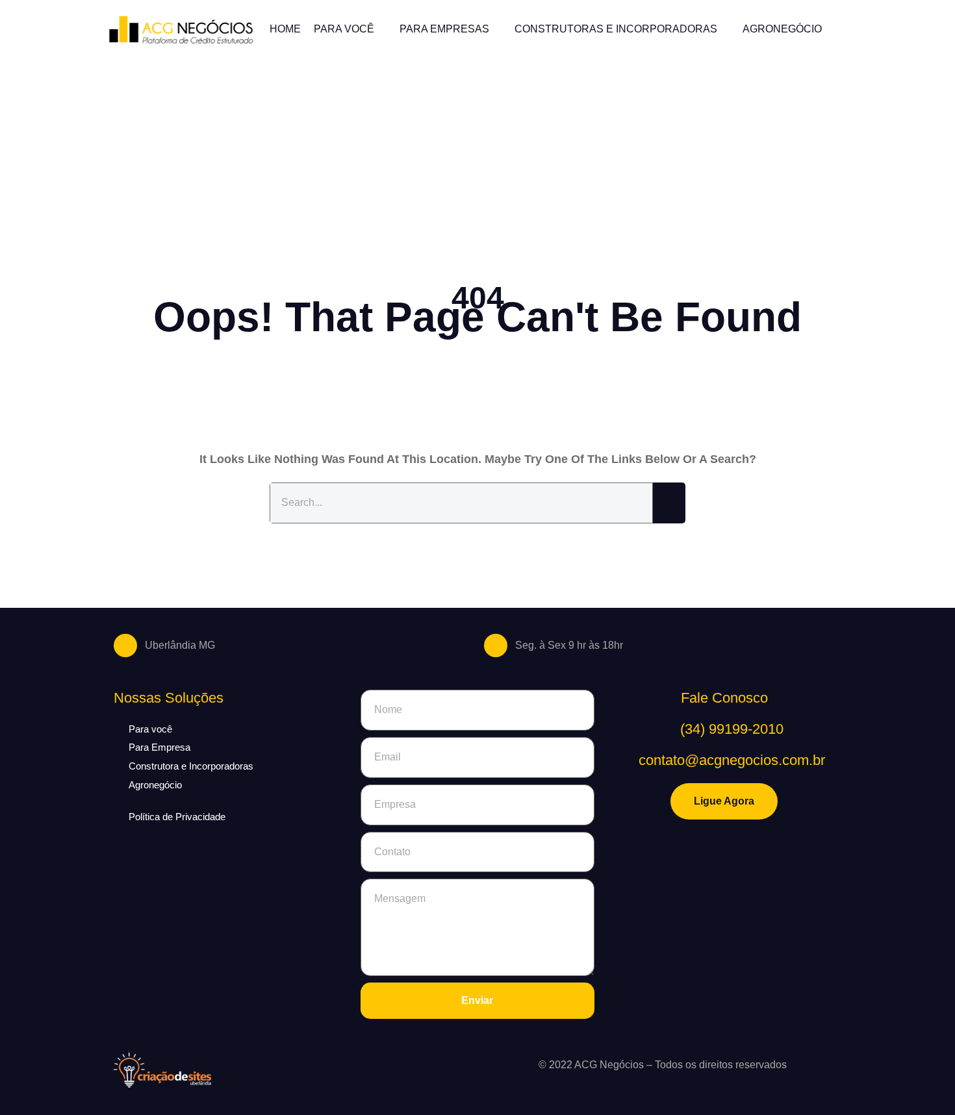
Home (285, 28)
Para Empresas (444, 28)
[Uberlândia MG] (125, 645)
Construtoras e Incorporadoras (616, 28)
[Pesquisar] (669, 502)
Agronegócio (782, 28)
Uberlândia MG (180, 645)
